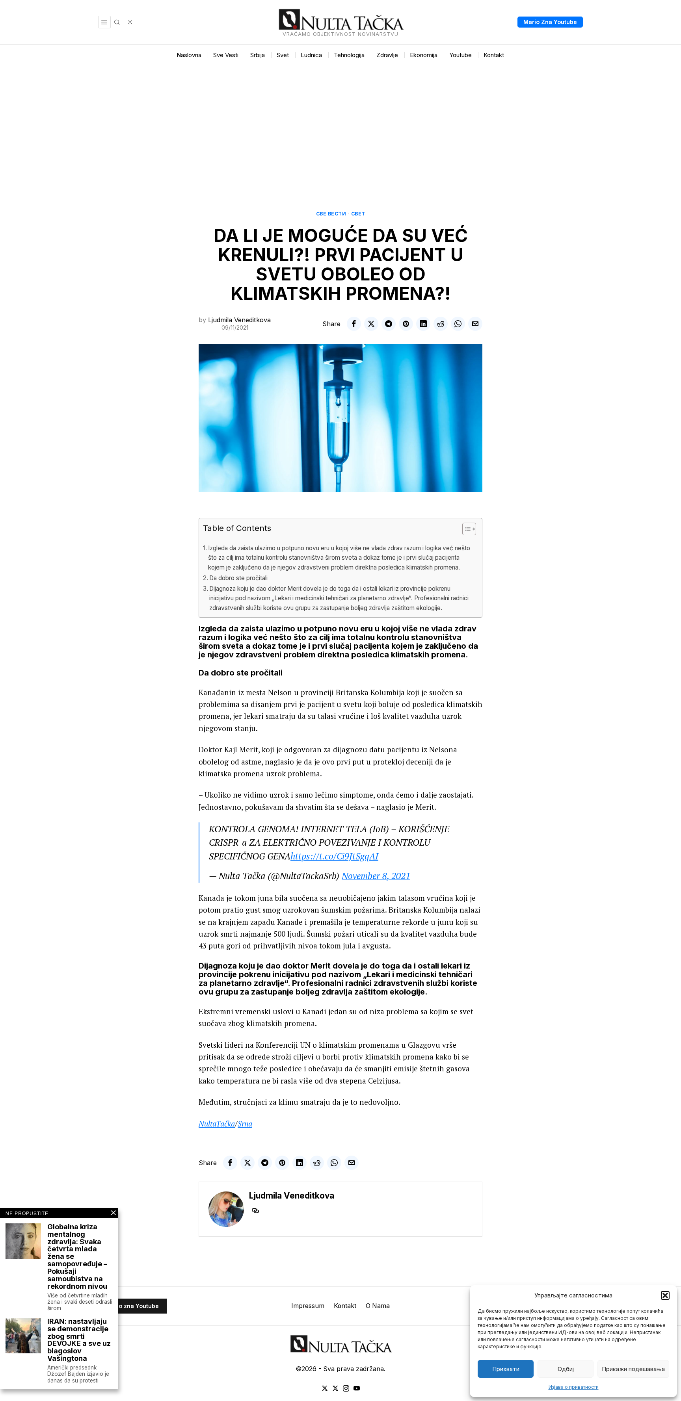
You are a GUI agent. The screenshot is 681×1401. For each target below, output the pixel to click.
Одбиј (566, 1369)
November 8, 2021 (376, 876)
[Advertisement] (340, 125)
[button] (665, 1295)
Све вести (331, 214)
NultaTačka (217, 1123)
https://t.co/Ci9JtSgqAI (334, 856)
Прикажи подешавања (633, 1369)
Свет (358, 214)
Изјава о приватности (574, 1387)
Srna (245, 1123)
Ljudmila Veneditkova (239, 320)
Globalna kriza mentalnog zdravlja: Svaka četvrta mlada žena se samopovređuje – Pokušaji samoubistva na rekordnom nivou (77, 1256)
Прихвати (505, 1369)
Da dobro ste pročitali (238, 578)
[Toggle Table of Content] (465, 529)
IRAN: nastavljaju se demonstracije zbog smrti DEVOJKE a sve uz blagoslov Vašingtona (79, 1340)
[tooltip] (354, 324)
